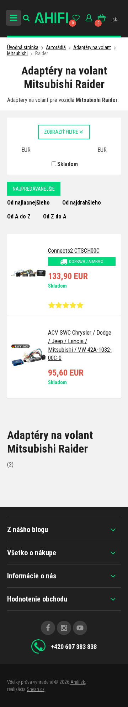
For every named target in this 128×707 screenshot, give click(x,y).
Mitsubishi (17, 53)
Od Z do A (54, 216)
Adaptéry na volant (92, 47)
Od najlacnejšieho (28, 202)
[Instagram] (64, 628)
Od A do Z (19, 216)
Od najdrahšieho (81, 202)
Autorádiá (56, 47)
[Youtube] (80, 628)
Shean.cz (35, 689)
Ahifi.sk (77, 682)
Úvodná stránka (22, 47)
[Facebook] (48, 628)
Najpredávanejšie (34, 189)
